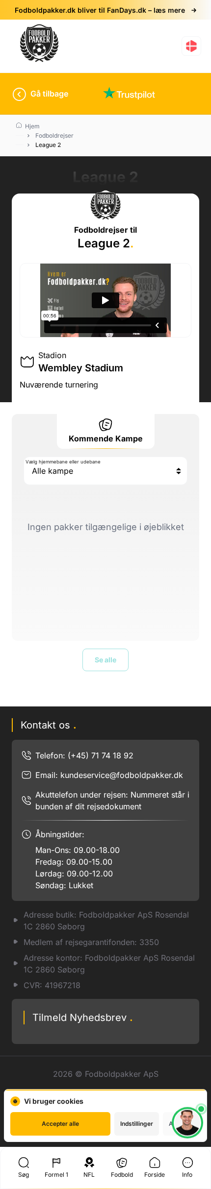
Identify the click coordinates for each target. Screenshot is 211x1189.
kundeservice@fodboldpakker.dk (121, 775)
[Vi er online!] (187, 1125)
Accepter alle (60, 1123)
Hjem (32, 126)
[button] (191, 46)
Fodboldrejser (54, 135)
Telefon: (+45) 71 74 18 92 (84, 755)
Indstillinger (136, 1123)
